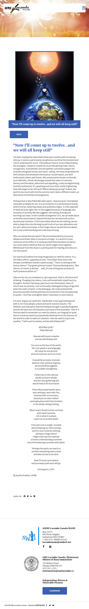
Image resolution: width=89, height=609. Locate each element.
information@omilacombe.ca (58, 571)
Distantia (40, 605)
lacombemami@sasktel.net (57, 542)
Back (19, 134)
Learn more (54, 591)
